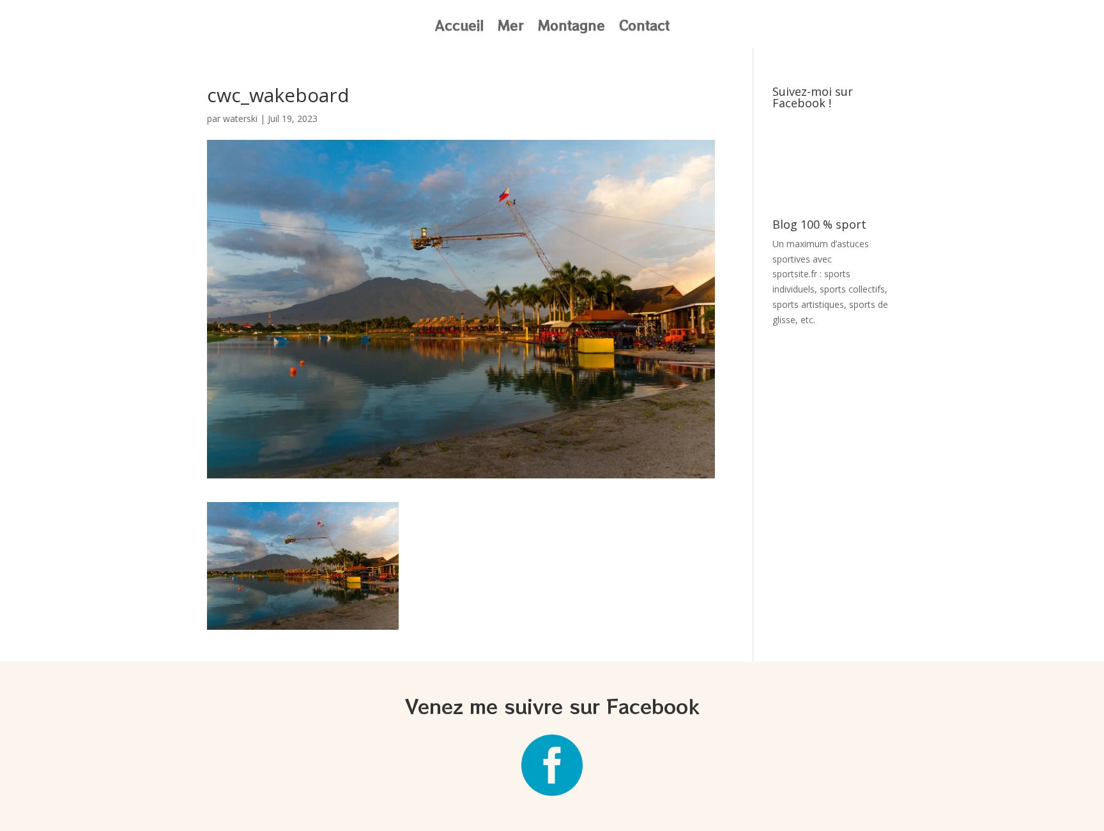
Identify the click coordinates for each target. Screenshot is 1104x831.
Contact (644, 27)
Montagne (571, 27)
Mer (511, 27)
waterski (240, 118)
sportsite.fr (794, 274)
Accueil (459, 27)
